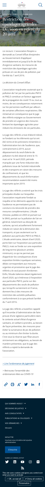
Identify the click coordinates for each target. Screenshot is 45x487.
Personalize (24, 483)
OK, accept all (14, 479)
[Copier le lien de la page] (6, 384)
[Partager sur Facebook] (39, 384)
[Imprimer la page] (12, 384)
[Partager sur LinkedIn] (32, 384)
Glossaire (8, 428)
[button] (40, 4)
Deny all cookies (34, 479)
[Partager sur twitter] (25, 384)
